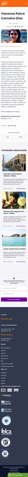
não (21, 137)
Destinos (3, 350)
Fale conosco (4, 358)
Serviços (3, 353)
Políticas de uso (14, 470)
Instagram (3, 375)
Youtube (3, 378)
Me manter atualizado (14, 299)
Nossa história (4, 356)
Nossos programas (6, 348)
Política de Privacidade (7, 364)
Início (2, 46)
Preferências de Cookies (7, 366)
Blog (6, 46)
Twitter (3, 381)
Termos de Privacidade (14, 472)
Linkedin (3, 383)
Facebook (3, 373)
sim (8, 137)
